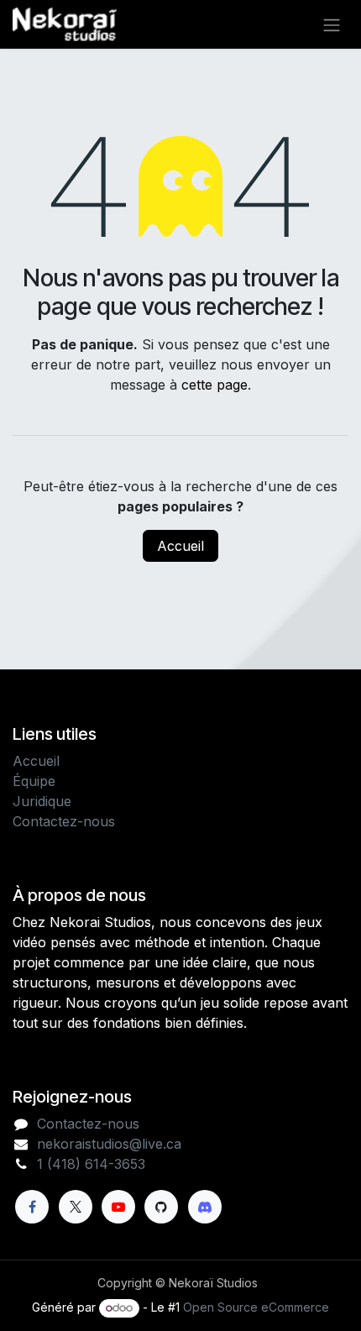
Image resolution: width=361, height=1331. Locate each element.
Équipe (34, 781)
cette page (214, 384)
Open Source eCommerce (256, 1307)
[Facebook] (32, 1207)
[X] (75, 1207)
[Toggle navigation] (331, 24)
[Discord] (205, 1207)
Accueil (180, 545)
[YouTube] (118, 1207)
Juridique (42, 801)
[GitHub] (161, 1207)
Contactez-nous (64, 821)
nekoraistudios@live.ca (109, 1143)
